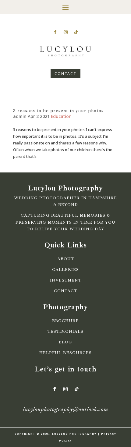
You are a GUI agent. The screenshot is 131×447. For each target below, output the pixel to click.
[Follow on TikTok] (76, 32)
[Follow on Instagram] (65, 32)
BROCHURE (65, 320)
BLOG (65, 342)
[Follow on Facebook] (55, 32)
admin (20, 116)
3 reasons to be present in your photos (58, 111)
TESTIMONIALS (65, 331)
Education (61, 116)
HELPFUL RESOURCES (65, 352)
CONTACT (65, 73)
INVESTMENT (65, 280)
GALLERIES (65, 269)
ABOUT (65, 259)
